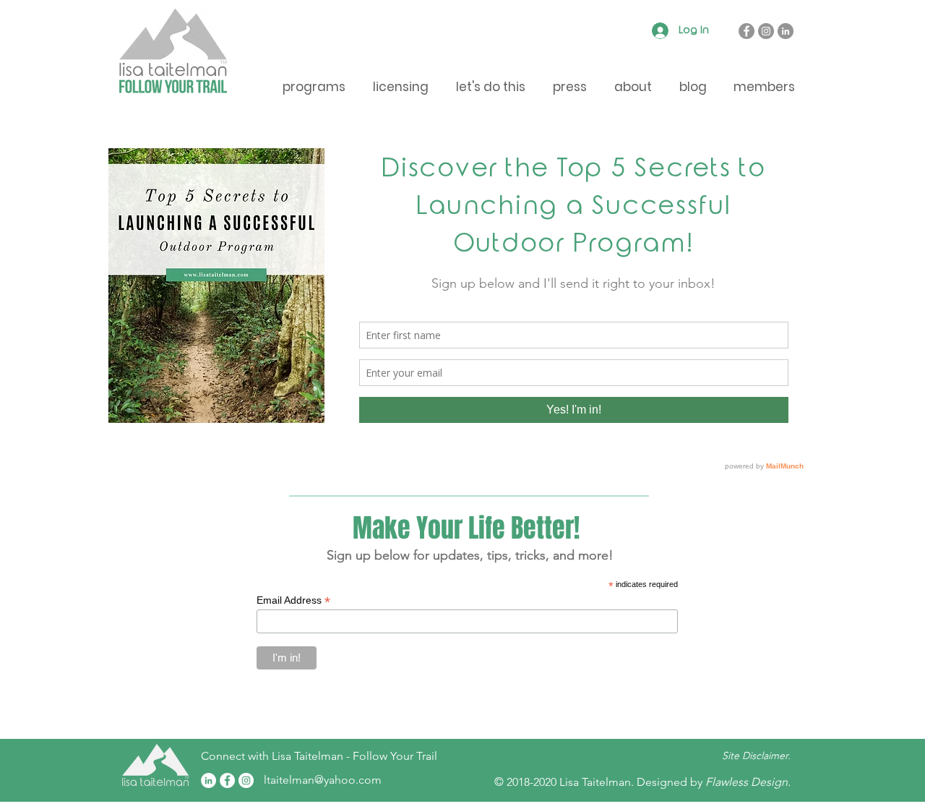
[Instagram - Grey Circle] (766, 31)
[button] (764, 87)
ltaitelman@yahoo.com (323, 780)
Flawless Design (746, 782)
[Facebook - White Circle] (227, 780)
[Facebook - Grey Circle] (746, 31)
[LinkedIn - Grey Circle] (785, 31)
